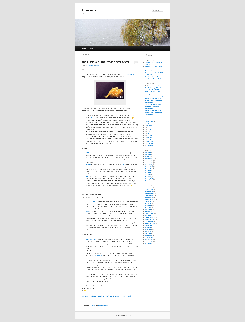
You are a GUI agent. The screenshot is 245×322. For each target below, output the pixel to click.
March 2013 (148, 165)
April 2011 (148, 185)
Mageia (94, 296)
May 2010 (148, 207)
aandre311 (105, 102)
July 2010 (148, 203)
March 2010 (148, 211)
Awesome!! (148, 71)
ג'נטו (107, 296)
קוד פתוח (89, 295)
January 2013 (149, 167)
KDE (123, 164)
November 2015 (149, 159)
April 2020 (148, 152)
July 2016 (148, 157)
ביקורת (149, 127)
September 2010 (150, 199)
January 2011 (149, 191)
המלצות (99, 295)
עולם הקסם (150, 141)
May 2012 (148, 175)
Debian (122, 295)
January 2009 (149, 239)
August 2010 (148, 201)
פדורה (100, 296)
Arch (112, 295)
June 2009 (148, 229)
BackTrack (117, 295)
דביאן (103, 296)
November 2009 (149, 219)
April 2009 (148, 233)
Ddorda (97, 65)
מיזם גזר (149, 137)
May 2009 (148, 231)
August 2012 (148, 169)
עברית (149, 139)
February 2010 (149, 213)
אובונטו (103, 295)
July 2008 (148, 244)
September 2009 (150, 223)
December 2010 (149, 193)
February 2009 (149, 237)
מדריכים (150, 135)
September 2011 (150, 181)
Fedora (135, 295)
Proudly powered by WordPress (122, 315)
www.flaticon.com (103, 305)
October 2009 (149, 221)
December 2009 (149, 217)
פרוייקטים (150, 143)
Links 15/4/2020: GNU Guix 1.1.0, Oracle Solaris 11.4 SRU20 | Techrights (153, 92)
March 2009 (148, 235)
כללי (149, 133)
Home (84, 48)
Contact (91, 48)
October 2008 (149, 242)
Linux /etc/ (89, 10)
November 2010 (149, 195)
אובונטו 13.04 (118, 296)
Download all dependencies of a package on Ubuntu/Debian (153, 100)
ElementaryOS (129, 295)
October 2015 (149, 161)
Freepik (93, 305)
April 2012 (148, 177)
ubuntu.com (131, 74)
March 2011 (148, 187)
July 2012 (148, 171)
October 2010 (149, 197)
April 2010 (148, 209)
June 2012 (148, 173)
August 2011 (148, 183)
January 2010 (149, 215)
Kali (91, 296)
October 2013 (149, 163)
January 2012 (149, 179)
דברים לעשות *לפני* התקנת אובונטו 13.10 (105, 62)
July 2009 (148, 227)
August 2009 (148, 225)
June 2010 (148, 205)
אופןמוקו (149, 125)
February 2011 (149, 189)
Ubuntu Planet (149, 121)
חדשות (94, 295)
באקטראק (111, 296)
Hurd (87, 296)
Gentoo (84, 296)
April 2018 (148, 154)
